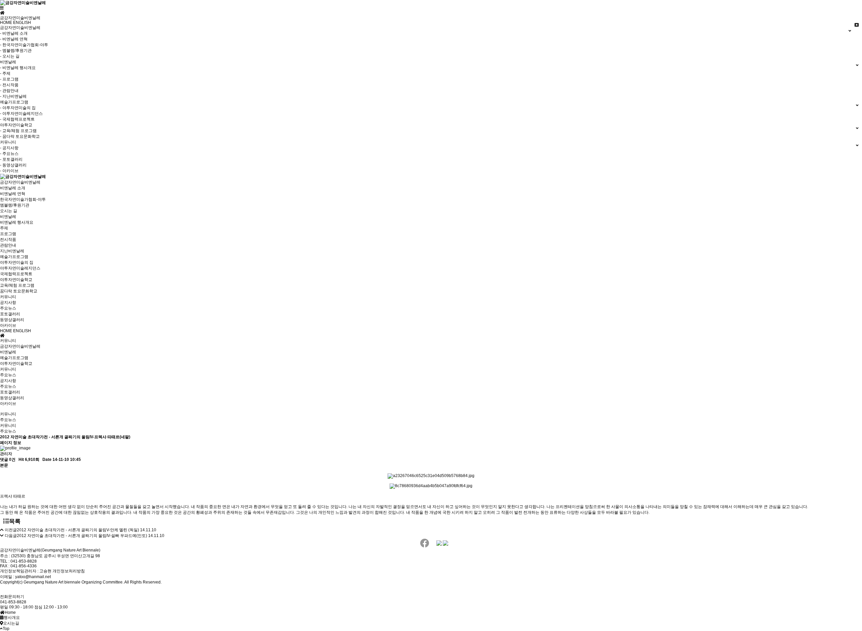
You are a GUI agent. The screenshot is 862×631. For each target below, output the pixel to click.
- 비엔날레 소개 (14, 33)
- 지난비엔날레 (13, 96)
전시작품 (8, 239)
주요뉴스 (8, 308)
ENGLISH (22, 22)
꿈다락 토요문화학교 (18, 291)
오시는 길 (8, 211)
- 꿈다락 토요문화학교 (20, 136)
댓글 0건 (7, 459)
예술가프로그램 (14, 256)
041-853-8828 (13, 602)
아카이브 (8, 325)
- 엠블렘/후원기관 (16, 50)
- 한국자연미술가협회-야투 (24, 44)
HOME (6, 22)
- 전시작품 (9, 85)
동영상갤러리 (12, 319)
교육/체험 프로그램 (17, 285)
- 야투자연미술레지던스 (21, 113)
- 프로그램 (9, 79)
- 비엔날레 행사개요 (18, 67)
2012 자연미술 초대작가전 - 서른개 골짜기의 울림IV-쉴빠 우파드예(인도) (82, 535)
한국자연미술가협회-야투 (23, 199)
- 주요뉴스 (9, 153)
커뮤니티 (8, 296)
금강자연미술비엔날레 (20, 182)
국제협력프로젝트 (16, 274)
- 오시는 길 (10, 56)
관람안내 (8, 245)
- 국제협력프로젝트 (17, 119)
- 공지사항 (9, 148)
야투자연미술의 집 (16, 262)
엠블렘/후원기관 (14, 205)
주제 (4, 228)
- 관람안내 (9, 90)
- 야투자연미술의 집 (18, 107)
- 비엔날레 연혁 (14, 39)
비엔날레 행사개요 (16, 222)
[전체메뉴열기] (2, 8)
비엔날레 (8, 216)
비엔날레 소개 (12, 188)
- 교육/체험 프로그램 (18, 130)
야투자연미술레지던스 (20, 268)
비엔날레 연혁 (12, 193)
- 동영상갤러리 (13, 165)
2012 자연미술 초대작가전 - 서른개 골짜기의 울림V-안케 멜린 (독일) (78, 530)
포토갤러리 (10, 314)
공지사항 (8, 302)
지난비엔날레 (12, 251)
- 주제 (5, 73)
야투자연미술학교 (16, 279)
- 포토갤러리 (11, 159)
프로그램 (8, 233)
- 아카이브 (9, 170)
